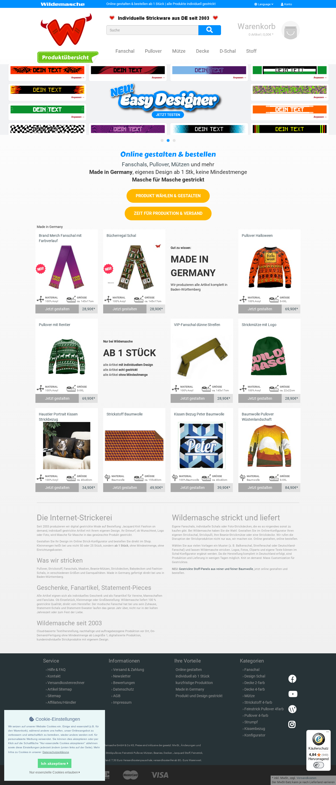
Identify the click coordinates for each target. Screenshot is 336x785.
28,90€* (88, 309)
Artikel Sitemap (60, 689)
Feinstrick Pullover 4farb (264, 709)
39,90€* (223, 487)
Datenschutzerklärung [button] (56, 752)
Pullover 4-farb (256, 715)
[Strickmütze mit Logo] (269, 356)
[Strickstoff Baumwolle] (134, 445)
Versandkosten (306, 778)
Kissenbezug (254, 729)
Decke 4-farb (254, 689)
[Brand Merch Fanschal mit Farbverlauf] (66, 267)
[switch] (318, 765)
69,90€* (291, 309)
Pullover (153, 51)
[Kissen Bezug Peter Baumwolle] (202, 445)
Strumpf (251, 722)
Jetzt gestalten (57, 309)
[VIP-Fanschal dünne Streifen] (202, 356)
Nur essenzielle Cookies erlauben (54, 772)
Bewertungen (124, 683)
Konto (288, 4)
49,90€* (156, 487)
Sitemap (54, 696)
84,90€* (291, 487)
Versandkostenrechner (66, 683)
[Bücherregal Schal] (134, 267)
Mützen (180, 164)
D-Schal (228, 51)
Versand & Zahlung (128, 669)
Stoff (251, 51)
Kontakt (54, 676)
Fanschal (125, 51)
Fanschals (134, 164)
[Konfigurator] (67, 57)
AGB (116, 696)
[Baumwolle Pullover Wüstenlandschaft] (269, 445)
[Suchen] (209, 30)
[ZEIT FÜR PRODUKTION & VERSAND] (168, 219)
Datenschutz (123, 689)
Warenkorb (257, 26)
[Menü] (327, 733)
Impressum (122, 702)
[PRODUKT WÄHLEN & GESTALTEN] (168, 202)
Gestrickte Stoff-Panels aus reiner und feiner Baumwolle (216, 569)
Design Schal (254, 676)
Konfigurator (254, 735)
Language (264, 4)
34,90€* (88, 487)
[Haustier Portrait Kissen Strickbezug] (66, 445)
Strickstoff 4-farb (258, 702)
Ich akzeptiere (54, 763)
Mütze (179, 51)
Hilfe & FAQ (57, 669)
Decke (202, 51)
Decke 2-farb (254, 683)
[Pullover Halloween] (269, 267)
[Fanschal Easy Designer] (168, 99)
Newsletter (122, 676)
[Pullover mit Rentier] (66, 356)
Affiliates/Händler (62, 702)
